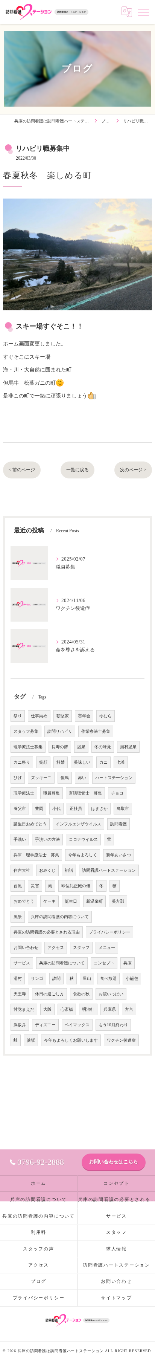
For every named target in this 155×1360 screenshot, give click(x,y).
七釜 (121, 762)
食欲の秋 (81, 994)
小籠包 (132, 978)
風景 (18, 917)
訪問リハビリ (59, 731)
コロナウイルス (83, 839)
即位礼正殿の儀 (75, 886)
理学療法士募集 (28, 747)
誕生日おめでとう (30, 824)
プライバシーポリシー (109, 932)
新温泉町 (94, 901)
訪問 (56, 978)
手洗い (20, 839)
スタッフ (81, 948)
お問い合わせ (26, 948)
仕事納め (39, 716)
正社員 (76, 809)
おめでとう (24, 901)
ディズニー (45, 1025)
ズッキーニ (41, 778)
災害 (35, 886)
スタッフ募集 (26, 731)
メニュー (107, 948)
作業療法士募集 (95, 731)
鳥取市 (123, 809)
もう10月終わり (113, 1025)
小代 (56, 809)
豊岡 (39, 809)
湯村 (18, 978)
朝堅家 (62, 716)
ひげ (18, 778)
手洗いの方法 (47, 839)
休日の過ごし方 (49, 994)
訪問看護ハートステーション (109, 870)
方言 (129, 1009)
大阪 (47, 1009)
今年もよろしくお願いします (71, 1040)
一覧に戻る (77, 469)
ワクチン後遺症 (121, 1040)
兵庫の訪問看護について (62, 963)
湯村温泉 (128, 747)
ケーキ (49, 901)
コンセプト (104, 963)
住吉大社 (22, 870)
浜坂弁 (20, 1025)
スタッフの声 (38, 1249)
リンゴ (37, 978)
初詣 (69, 870)
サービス (22, 963)
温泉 (81, 747)
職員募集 (51, 793)
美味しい (82, 762)
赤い (82, 778)
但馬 (65, 778)
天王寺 (20, 994)
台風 (18, 886)
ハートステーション (113, 778)
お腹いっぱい (111, 994)
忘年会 (84, 716)
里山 (87, 978)
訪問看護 (118, 824)
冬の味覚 (102, 747)
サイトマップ (116, 1297)
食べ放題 (108, 978)
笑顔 (43, 762)
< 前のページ (22, 469)
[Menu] (143, 11)
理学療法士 (24, 793)
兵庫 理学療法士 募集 (36, 855)
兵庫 (127, 963)
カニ (103, 762)
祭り (18, 716)
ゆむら (105, 716)
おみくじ (47, 870)
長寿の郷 (60, 747)
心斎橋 (67, 1009)
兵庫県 (109, 1009)
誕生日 (71, 901)
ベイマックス (77, 1025)
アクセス (55, 948)
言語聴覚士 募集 (85, 793)
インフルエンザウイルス (78, 824)
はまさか (99, 809)
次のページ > (133, 469)
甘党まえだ (24, 1009)
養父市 (20, 809)
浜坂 (31, 1040)
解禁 (60, 762)
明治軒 (88, 1009)
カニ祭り (22, 762)
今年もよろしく (82, 855)
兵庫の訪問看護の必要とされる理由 (47, 932)
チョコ (117, 793)
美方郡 (118, 901)
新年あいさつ (118, 855)
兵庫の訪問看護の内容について (60, 917)
